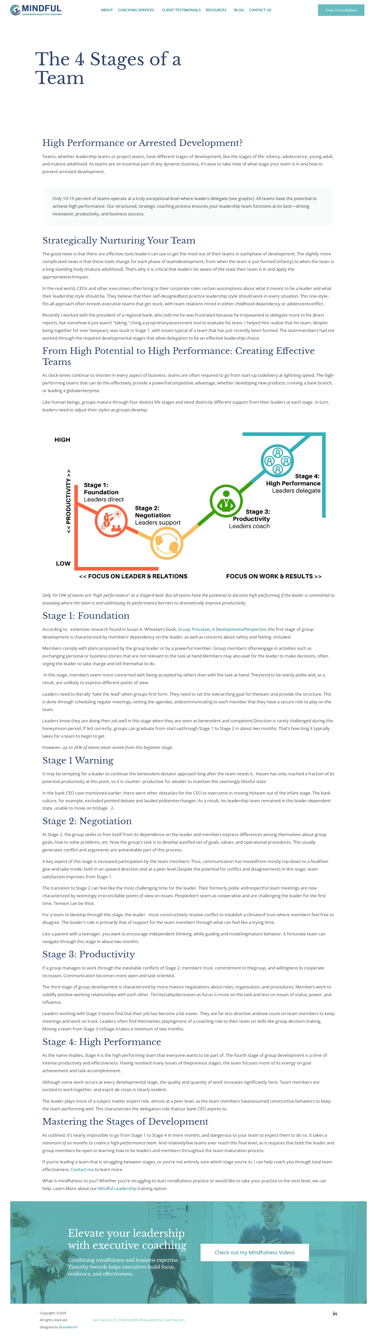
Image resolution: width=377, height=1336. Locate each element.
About (107, 9)
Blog (239, 9)
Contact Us (260, 9)
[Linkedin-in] (335, 1313)
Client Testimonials (181, 9)
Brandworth (68, 1327)
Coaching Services (136, 9)
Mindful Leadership (117, 1188)
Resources (216, 9)
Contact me (82, 1169)
